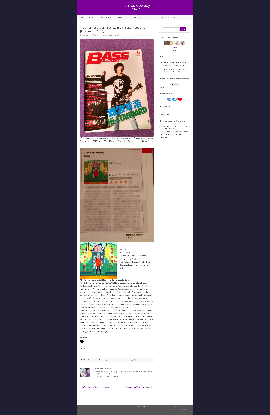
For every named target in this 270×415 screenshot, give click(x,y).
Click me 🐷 (174, 84)
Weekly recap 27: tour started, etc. (96, 387)
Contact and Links (165, 17)
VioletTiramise (86, 35)
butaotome (115, 360)
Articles (137, 17)
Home (81, 17)
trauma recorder (125, 360)
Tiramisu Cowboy (135, 5)
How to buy (174, 50)
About (91, 17)
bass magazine (106, 360)
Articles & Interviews (90, 360)
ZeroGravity (169, 407)
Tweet (184, 65)
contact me (171, 134)
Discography (106, 17)
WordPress (185, 410)
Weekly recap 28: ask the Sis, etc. (138, 387)
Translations (122, 17)
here (167, 115)
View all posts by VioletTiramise (106, 376)
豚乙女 (134, 360)
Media (149, 17)
